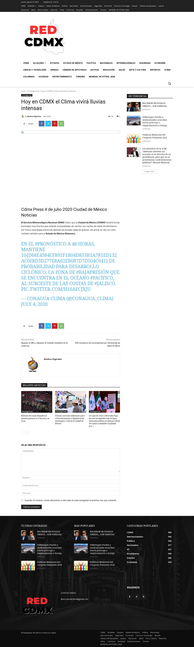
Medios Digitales (34, 116)
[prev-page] (23, 433)
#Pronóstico (50, 244)
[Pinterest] (55, 123)
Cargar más (149, 171)
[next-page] (27, 433)
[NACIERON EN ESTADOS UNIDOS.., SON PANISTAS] (134, 107)
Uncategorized (33, 91)
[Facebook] (41, 123)
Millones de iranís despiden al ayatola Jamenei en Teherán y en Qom (35, 418)
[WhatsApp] (61, 123)
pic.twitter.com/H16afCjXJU (56, 289)
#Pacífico (101, 278)
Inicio (23, 91)
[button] (169, 83)
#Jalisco (105, 283)
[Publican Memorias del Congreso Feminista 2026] (134, 138)
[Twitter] (48, 123)
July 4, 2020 (34, 304)
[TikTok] (136, 596)
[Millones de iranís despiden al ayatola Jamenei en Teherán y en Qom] (36, 402)
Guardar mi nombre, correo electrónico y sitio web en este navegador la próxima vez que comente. (71, 500)
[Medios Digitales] (23, 116)
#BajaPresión (92, 272)
